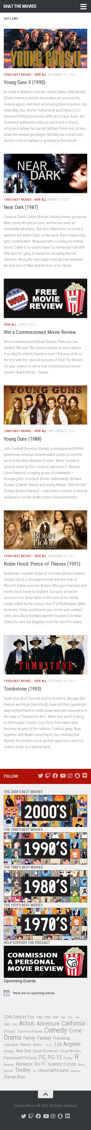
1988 (62, 1017)
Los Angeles (68, 1044)
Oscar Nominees (45, 1051)
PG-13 (54, 1058)
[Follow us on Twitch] (48, 775)
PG (42, 1057)
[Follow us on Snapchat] (77, 775)
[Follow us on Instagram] (70, 775)
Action (27, 1024)
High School (11, 1045)
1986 (47, 1017)
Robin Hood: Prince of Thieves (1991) (42, 564)
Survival (8, 1071)
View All (40, 74)
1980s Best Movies (17, 199)
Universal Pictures (53, 1070)
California (73, 1024)
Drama (12, 1037)
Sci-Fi (40, 1064)
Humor (38, 1045)
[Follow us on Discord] (84, 775)
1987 (55, 1017)
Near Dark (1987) (21, 207)
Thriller (23, 1070)
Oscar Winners (70, 1051)
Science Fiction (62, 1064)
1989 (70, 1017)
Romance (24, 1064)
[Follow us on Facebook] (55, 775)
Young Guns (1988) (22, 439)
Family (29, 1038)
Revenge (9, 1064)
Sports (81, 1064)
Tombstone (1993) (22, 689)
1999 (14, 1024)
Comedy (55, 1030)
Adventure (48, 1024)
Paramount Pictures (20, 1057)
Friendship (61, 1038)
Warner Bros (14, 1077)
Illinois (49, 1045)
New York (23, 1050)
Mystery (9, 1051)
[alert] (45, 993)
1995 (7, 1024)
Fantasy (44, 1038)
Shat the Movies (19, 6)
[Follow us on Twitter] (40, 775)
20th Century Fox (19, 1016)
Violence (75, 1071)
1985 (39, 1017)
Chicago (9, 1031)
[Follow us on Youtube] (62, 775)
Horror (25, 1044)
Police (68, 1058)
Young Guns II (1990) (24, 82)
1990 (77, 1017)
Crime (75, 1031)
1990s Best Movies (17, 74)
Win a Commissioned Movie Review (40, 332)
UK (34, 1071)
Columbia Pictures (29, 1031)
